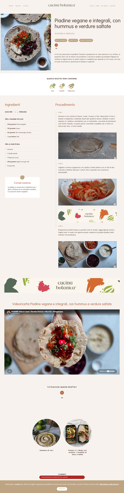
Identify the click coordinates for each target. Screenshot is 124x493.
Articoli (25, 6)
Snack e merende (86, 40)
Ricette (18, 6)
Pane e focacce (61, 40)
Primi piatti (73, 40)
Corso (92, 6)
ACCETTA (62, 489)
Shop (97, 6)
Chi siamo (104, 6)
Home (11, 6)
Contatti (112, 6)
